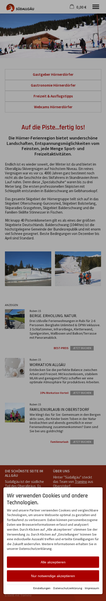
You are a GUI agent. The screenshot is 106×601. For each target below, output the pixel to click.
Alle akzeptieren (53, 562)
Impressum (92, 588)
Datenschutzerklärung (67, 588)
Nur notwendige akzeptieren (53, 576)
